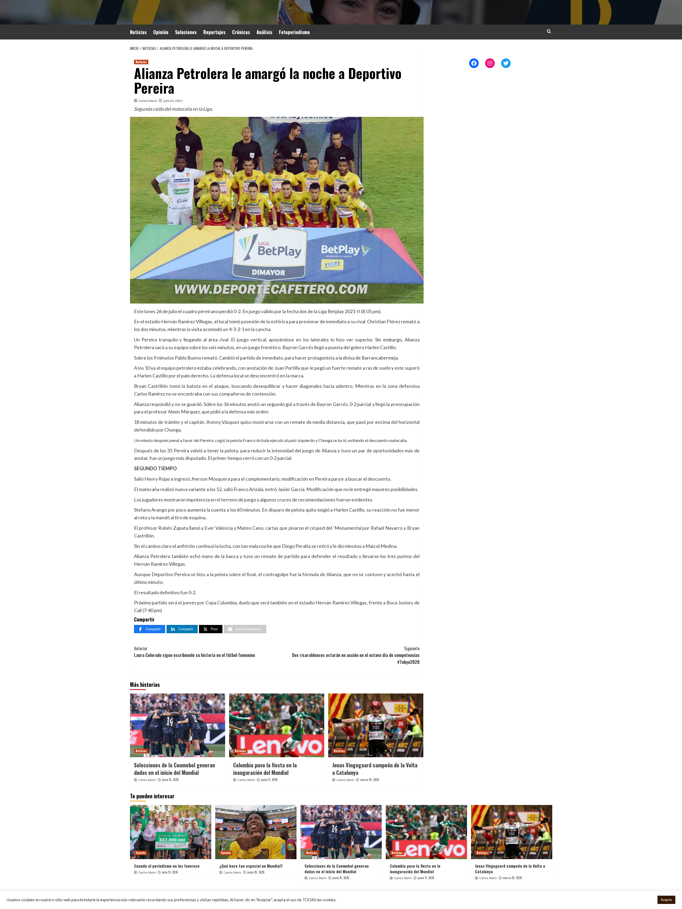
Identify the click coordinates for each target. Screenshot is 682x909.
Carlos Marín (148, 101)
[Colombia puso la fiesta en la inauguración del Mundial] (276, 725)
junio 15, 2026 (170, 780)
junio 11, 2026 (269, 780)
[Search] (549, 31)
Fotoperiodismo (294, 32)
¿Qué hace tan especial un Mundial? (251, 866)
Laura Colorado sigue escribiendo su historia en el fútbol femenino (194, 652)
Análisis (264, 32)
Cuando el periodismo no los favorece (167, 866)
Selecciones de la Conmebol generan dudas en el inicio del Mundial (174, 768)
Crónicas (241, 32)
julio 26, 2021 (172, 101)
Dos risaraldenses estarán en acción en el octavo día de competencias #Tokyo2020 (356, 655)
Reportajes (214, 32)
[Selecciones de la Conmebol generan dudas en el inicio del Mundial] (177, 725)
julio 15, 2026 (170, 872)
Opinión (160, 32)
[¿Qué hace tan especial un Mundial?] (256, 832)
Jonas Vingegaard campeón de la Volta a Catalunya (374, 768)
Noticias (138, 32)
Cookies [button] (646, 900)
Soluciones (186, 32)
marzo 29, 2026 (369, 780)
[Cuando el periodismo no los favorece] (170, 832)
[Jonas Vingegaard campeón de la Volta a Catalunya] (375, 725)
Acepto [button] (666, 900)
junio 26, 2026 (256, 872)
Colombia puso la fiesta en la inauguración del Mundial (265, 768)
